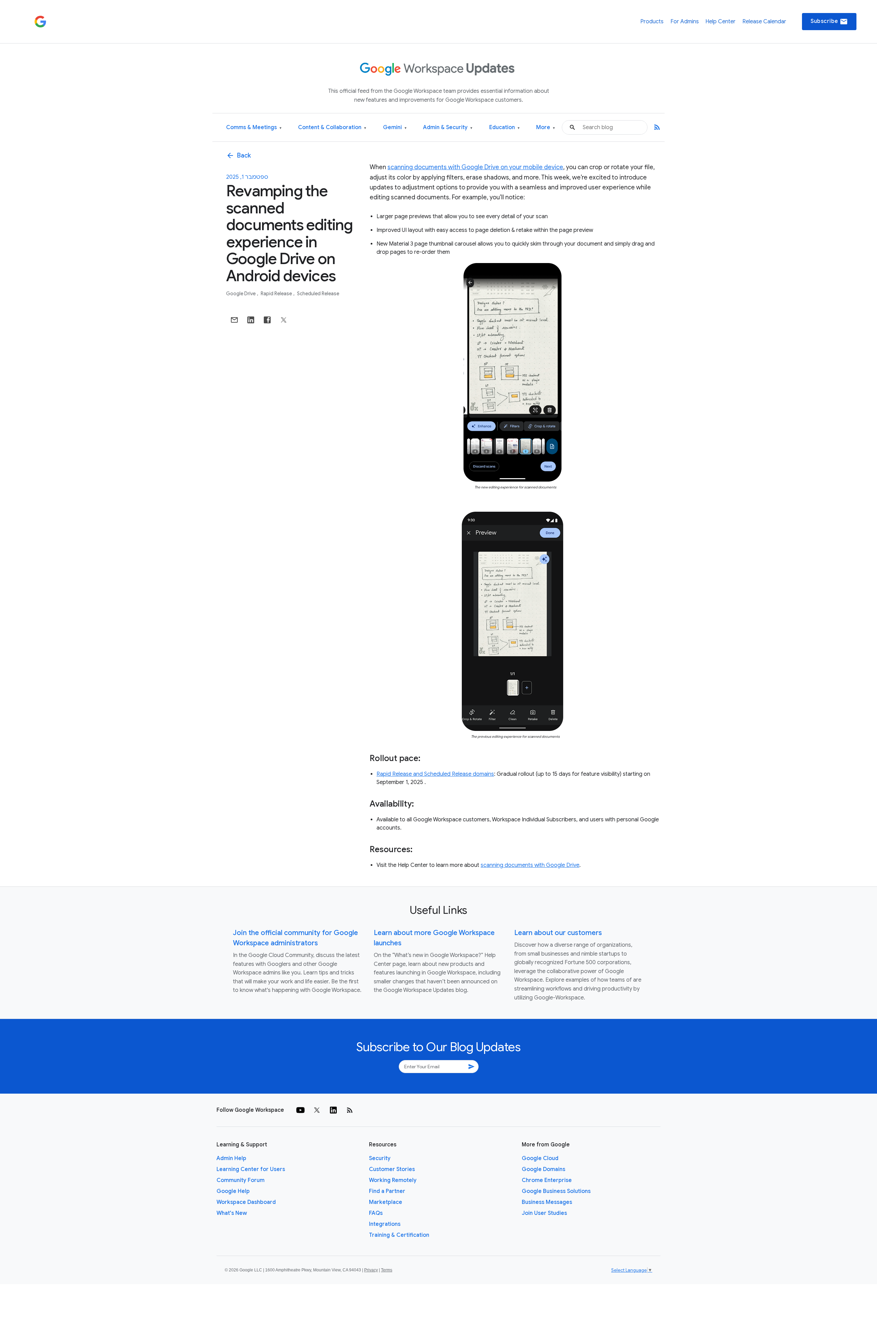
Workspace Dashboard (246, 1202)
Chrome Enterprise (547, 1180)
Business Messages (547, 1202)
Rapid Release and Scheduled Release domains (435, 774)
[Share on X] (283, 320)
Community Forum (240, 1180)
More (545, 127)
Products (652, 21)
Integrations (384, 1224)
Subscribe (829, 21)
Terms (386, 1270)
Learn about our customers (558, 933)
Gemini (395, 127)
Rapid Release (277, 293)
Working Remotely (393, 1180)
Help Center (720, 21)
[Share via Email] (234, 320)
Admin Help (231, 1158)
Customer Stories (392, 1169)
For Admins (684, 21)
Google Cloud (540, 1158)
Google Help (233, 1191)
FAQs (376, 1213)
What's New (232, 1213)
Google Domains (543, 1169)
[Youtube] (300, 1110)
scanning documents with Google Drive (530, 865)
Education (504, 127)
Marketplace (385, 1202)
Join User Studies (544, 1213)
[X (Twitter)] (317, 1110)
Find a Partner (387, 1191)
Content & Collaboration (332, 127)
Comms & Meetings (254, 127)
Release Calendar (764, 21)
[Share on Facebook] (267, 320)
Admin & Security (447, 127)
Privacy (371, 1270)
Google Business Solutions (556, 1191)
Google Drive (241, 293)
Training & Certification (399, 1235)
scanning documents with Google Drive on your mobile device (475, 167)
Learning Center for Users (251, 1169)
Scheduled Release (318, 293)
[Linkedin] (333, 1110)
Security (380, 1158)
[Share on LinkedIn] (251, 320)
